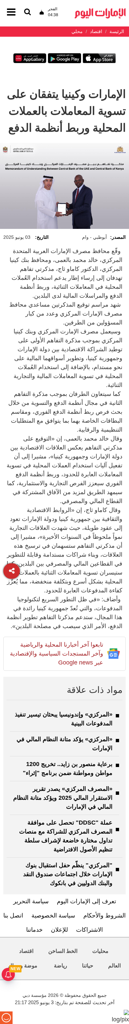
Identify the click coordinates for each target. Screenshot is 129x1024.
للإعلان (59, 929)
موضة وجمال (22, 965)
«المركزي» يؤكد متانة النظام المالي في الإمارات (64, 743)
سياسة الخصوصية (53, 915)
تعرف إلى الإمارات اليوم (86, 901)
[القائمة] (27, 12)
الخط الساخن (62, 951)
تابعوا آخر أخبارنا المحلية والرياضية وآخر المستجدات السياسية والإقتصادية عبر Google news (56, 653)
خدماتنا (34, 929)
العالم (114, 965)
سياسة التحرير (31, 901)
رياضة (60, 965)
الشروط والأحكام (104, 915)
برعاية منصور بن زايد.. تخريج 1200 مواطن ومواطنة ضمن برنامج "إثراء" (67, 768)
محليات (100, 951)
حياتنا (87, 965)
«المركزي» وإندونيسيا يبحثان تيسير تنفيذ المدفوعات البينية (63, 719)
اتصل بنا (13, 915)
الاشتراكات (89, 929)
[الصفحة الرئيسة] (100, 10)
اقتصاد (26, 951)
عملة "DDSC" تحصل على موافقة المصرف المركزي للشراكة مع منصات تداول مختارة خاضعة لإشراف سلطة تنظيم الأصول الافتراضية (65, 836)
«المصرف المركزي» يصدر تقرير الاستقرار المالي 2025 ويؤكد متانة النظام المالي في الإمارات (62, 798)
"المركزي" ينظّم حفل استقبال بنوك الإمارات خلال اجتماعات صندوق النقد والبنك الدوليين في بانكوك (67, 874)
